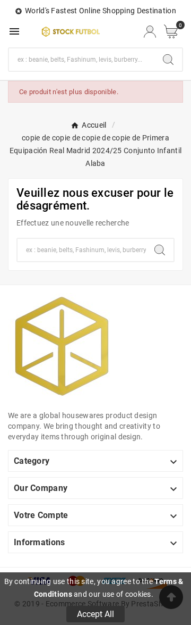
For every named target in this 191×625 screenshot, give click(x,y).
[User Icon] (150, 32)
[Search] (168, 59)
